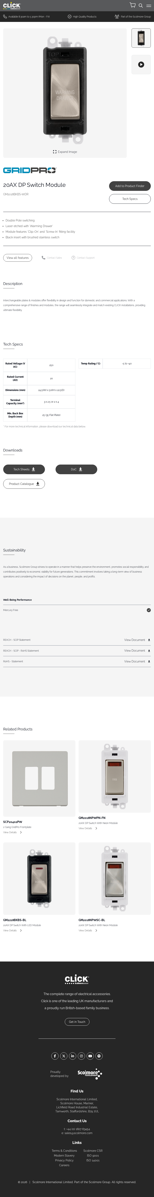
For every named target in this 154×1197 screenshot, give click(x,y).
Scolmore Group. (100, 1182)
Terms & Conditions (64, 1150)
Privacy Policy (64, 1160)
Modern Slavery (64, 1155)
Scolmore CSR (92, 1150)
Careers (64, 1165)
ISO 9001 (93, 1155)
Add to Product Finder (129, 186)
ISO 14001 (92, 1160)
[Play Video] (141, 64)
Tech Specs (130, 199)
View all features (18, 257)
